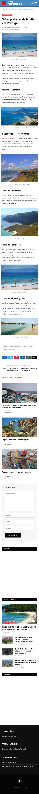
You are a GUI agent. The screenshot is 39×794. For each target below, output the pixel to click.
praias (5, 349)
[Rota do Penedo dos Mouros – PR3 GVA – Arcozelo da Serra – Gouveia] (7, 663)
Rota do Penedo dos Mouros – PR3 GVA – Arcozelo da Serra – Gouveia (25, 662)
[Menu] (35, 3)
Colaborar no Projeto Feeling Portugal (14, 749)
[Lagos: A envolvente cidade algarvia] (19, 427)
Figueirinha (24, 198)
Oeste (30, 346)
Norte (24, 346)
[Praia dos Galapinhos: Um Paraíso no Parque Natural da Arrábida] (19, 614)
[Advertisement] (19, 573)
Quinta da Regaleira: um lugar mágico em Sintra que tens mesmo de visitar (25, 651)
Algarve (5, 346)
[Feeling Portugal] (12, 3)
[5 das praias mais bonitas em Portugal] (19, 56)
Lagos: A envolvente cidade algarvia (15, 440)
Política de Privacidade (9, 762)
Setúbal (11, 349)
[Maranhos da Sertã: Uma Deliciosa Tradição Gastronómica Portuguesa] (7, 640)
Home (3, 9)
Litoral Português (15, 346)
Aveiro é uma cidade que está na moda (16, 472)
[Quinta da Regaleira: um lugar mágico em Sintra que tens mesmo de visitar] (7, 651)
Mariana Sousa (9, 27)
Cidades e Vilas (7, 14)
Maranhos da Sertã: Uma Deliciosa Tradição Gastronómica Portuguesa (24, 639)
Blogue (8, 9)
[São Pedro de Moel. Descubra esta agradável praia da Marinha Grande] (19, 393)
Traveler (19, 311)
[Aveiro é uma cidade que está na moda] (19, 459)
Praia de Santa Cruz (9, 138)
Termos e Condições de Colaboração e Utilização (17, 766)
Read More (7, 412)
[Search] (32, 3)
